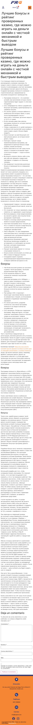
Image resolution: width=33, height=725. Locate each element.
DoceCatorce (12, 723)
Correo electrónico (7, 651)
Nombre (4, 644)
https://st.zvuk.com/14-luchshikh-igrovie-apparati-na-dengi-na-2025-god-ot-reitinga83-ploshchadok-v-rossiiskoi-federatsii (16, 348)
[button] (29, 7)
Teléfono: (16, 699)
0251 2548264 (16, 702)
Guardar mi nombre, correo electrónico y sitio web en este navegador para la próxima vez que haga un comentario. (16, 667)
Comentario (5, 624)
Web (2, 657)
